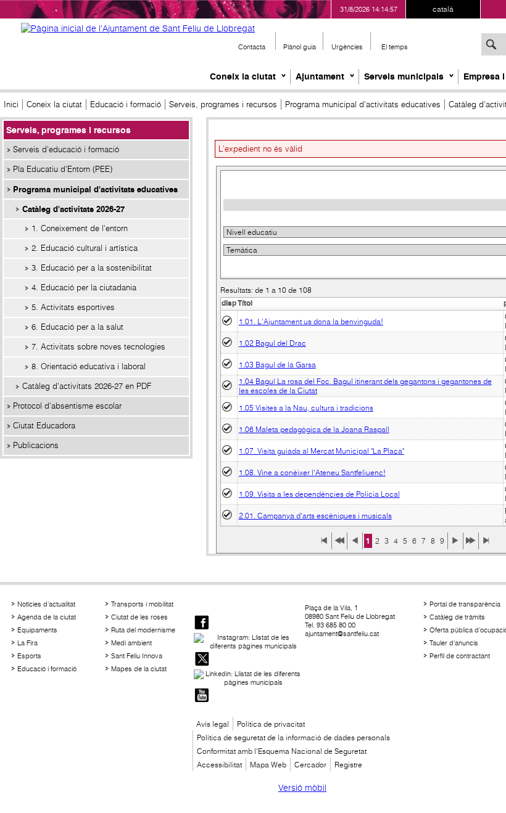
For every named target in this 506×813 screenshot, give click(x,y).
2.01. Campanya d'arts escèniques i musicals (315, 515)
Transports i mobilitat (142, 604)
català (443, 9)
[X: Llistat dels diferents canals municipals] (202, 660)
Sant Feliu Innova (136, 656)
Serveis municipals (404, 76)
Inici (11, 104)
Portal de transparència (464, 604)
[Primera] (324, 545)
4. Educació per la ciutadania (83, 287)
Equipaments (37, 630)
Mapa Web (268, 764)
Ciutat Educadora (44, 425)
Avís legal (212, 724)
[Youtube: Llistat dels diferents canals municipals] (202, 696)
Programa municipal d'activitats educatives (363, 104)
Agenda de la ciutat (46, 617)
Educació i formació (125, 104)
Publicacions (36, 445)
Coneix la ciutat (243, 76)
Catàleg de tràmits (457, 617)
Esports (29, 656)
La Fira (27, 643)
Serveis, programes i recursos (223, 104)
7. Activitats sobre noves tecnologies (98, 346)
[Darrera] (486, 545)
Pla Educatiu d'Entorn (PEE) (62, 169)
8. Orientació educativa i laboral (88, 366)
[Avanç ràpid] (470, 545)
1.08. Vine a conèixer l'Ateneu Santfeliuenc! (312, 472)
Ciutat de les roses (139, 617)
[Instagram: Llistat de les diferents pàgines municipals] (248, 641)
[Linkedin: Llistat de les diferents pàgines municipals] (248, 678)
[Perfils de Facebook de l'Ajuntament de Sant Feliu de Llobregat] (202, 623)
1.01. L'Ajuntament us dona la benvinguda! (311, 321)
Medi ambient (131, 643)
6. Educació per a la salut (77, 327)
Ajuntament (320, 76)
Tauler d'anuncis (453, 643)
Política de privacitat (271, 724)
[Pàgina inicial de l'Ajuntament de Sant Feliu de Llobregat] (138, 28)
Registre (348, 764)
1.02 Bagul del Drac (272, 343)
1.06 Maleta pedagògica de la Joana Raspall (314, 429)
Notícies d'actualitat (46, 604)
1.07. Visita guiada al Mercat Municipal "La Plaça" (321, 451)
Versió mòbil (302, 787)
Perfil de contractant (459, 656)
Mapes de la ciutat (139, 668)
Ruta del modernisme (143, 630)
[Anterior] (354, 545)
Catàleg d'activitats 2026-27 (73, 209)
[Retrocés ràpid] (339, 545)
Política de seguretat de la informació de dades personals (293, 737)
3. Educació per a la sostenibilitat (91, 268)
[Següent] (455, 545)
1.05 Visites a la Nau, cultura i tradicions (306, 407)
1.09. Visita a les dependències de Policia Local (319, 494)
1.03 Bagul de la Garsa (277, 364)
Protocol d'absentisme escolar (67, 406)
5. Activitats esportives (73, 307)
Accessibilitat (219, 764)
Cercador (310, 764)
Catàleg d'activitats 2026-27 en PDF (86, 386)
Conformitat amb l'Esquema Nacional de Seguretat (282, 751)
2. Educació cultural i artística (84, 248)
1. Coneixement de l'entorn (79, 228)
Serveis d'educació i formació (66, 149)
